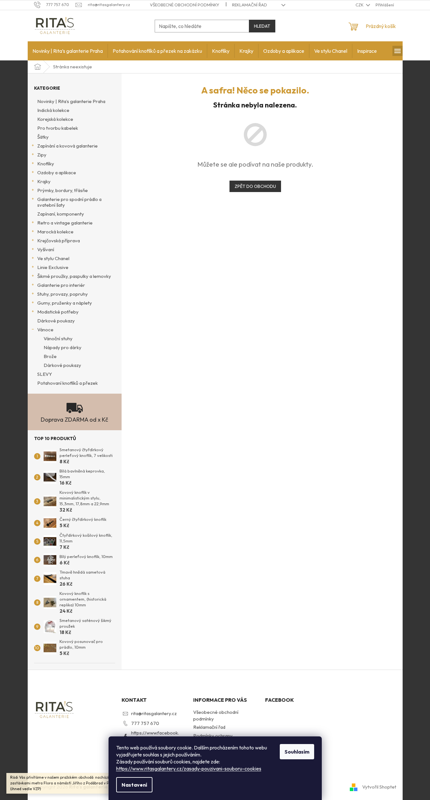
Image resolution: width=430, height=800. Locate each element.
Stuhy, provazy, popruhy (62, 294)
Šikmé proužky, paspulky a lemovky (74, 276)
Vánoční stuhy (58, 338)
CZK (360, 4)
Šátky (43, 137)
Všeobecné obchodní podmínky (184, 4)
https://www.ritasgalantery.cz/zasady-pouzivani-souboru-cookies (188, 768)
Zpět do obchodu (255, 186)
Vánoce (45, 330)
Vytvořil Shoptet (379, 786)
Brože (50, 356)
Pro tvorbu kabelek (57, 128)
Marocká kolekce (55, 232)
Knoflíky (45, 164)
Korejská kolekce (55, 119)
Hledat (262, 26)
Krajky (44, 181)
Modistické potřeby (58, 312)
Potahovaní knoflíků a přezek (67, 383)
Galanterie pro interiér (61, 285)
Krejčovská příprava (58, 241)
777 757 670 (145, 723)
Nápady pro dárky (62, 347)
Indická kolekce (53, 110)
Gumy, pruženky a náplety (64, 303)
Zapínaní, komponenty (60, 214)
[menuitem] (68, 51)
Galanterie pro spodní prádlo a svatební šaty (69, 202)
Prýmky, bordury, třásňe (62, 190)
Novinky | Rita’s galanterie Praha (71, 101)
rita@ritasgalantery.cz (154, 713)
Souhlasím (297, 751)
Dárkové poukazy (56, 321)
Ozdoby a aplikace (56, 172)
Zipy (41, 155)
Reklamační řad (249, 4)
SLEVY (44, 374)
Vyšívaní (45, 249)
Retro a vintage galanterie (65, 223)
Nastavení (134, 785)
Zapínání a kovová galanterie (67, 146)
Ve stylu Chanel (53, 258)
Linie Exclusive (52, 267)
